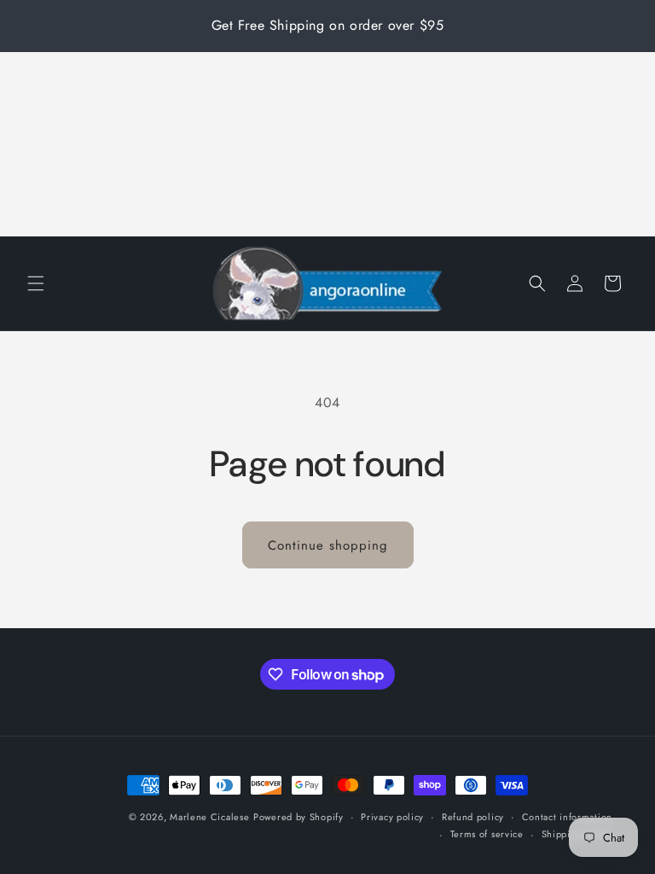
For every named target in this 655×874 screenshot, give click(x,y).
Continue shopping (328, 545)
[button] (36, 283)
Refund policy (473, 817)
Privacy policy (392, 817)
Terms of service (487, 834)
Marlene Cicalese (209, 817)
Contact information (567, 817)
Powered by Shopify (298, 817)
